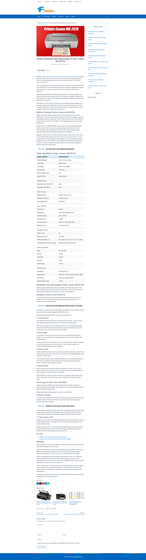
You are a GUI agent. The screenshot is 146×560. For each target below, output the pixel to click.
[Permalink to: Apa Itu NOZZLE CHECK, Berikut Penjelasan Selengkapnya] (76, 495)
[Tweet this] (40, 483)
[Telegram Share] (45, 483)
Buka (47, 70)
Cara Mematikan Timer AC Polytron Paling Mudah (47, 513)
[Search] (107, 16)
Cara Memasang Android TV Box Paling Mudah (74, 513)
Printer (42, 508)
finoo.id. (70, 557)
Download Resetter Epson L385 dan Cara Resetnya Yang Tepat (43, 503)
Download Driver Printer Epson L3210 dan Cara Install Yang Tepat (60, 503)
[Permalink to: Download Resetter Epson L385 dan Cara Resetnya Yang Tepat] (43, 495)
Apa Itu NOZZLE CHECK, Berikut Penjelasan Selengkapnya (75, 503)
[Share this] (37, 483)
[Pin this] (43, 483)
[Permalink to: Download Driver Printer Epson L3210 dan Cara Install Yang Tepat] (60, 495)
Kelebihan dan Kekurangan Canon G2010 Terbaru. (53, 437)
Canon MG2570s (52, 508)
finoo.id (49, 474)
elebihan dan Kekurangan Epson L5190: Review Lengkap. (55, 439)
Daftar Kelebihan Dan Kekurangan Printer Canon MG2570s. (59, 76)
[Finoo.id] (46, 9)
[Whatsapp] (48, 483)
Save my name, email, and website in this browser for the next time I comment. (59, 543)
